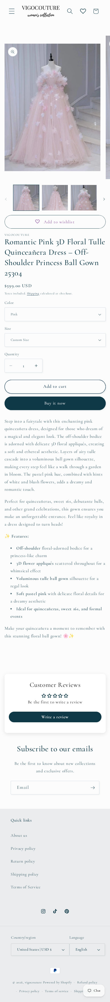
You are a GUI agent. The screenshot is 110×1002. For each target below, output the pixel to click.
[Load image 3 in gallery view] (84, 198)
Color (9, 302)
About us (19, 835)
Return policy (23, 861)
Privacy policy (23, 848)
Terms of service (56, 991)
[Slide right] (104, 199)
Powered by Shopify (57, 982)
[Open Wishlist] (83, 11)
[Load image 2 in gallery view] (55, 198)
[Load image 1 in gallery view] (26, 198)
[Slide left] (6, 199)
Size (8, 328)
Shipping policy (25, 874)
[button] (11, 11)
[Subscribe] (92, 788)
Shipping (33, 293)
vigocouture (33, 982)
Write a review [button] (55, 717)
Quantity (12, 354)
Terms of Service (26, 887)
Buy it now (55, 403)
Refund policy (87, 982)
